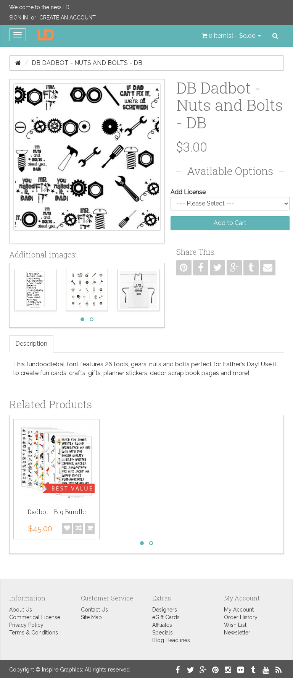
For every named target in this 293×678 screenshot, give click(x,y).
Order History (241, 617)
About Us (20, 610)
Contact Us (94, 610)
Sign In (18, 18)
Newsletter (237, 632)
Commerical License (34, 617)
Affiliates (162, 625)
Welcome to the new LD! (40, 7)
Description (31, 343)
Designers (164, 610)
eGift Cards (166, 617)
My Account (239, 610)
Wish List (235, 625)
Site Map (91, 617)
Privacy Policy (26, 625)
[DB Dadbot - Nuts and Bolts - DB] (87, 161)
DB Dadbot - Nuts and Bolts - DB (87, 62)
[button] (231, 36)
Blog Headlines (171, 640)
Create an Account (67, 18)
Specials (162, 632)
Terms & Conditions (33, 632)
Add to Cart (230, 223)
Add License (188, 192)
